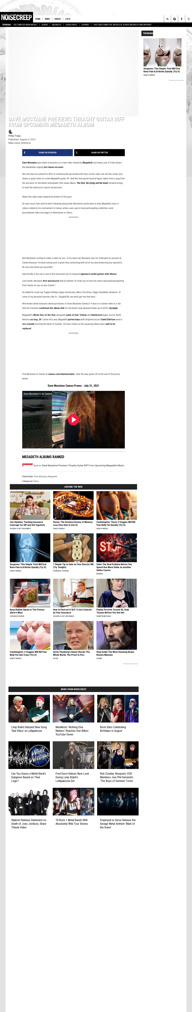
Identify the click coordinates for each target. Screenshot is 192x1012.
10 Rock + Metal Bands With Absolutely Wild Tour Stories (72, 821)
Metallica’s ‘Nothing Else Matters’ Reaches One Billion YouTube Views (72, 730)
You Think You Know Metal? (25, 25)
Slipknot (85, 25)
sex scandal (28, 323)
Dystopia (113, 308)
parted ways (74, 319)
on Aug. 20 (36, 319)
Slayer (45, 25)
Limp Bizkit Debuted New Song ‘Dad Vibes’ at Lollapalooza (29, 728)
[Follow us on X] (188, 18)
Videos (58, 19)
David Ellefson (108, 319)
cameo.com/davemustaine (61, 374)
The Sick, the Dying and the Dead (92, 183)
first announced (51, 280)
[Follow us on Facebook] (181, 18)
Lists (67, 19)
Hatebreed (96, 315)
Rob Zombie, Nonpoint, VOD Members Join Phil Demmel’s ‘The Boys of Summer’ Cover (116, 777)
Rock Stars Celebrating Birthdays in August (113, 728)
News (47, 19)
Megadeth (56, 25)
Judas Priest (71, 25)
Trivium (83, 315)
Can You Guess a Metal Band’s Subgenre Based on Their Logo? (28, 777)
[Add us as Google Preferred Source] (174, 18)
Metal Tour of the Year (44, 315)
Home (37, 19)
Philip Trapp (14, 135)
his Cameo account (53, 167)
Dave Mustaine (29, 162)
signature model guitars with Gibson (98, 274)
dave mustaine (40, 476)
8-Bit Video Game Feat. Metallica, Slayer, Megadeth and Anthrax (122, 25)
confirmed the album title (52, 308)
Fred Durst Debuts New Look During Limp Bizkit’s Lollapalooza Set (72, 777)
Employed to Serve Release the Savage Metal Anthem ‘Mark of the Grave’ (118, 823)
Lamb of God (72, 315)
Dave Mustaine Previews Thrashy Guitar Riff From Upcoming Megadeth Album (83, 465)
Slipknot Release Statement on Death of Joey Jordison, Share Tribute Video (28, 823)
